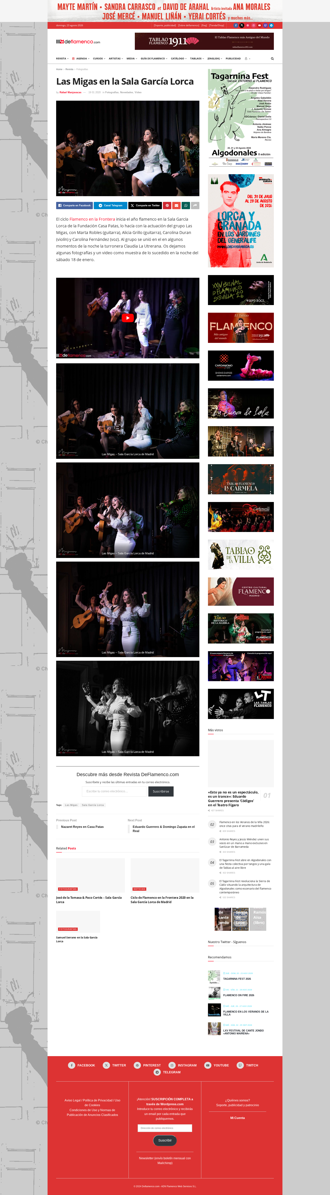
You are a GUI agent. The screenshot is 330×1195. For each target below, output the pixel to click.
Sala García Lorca (93, 805)
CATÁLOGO (177, 58)
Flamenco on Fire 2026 (238, 995)
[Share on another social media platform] (195, 205)
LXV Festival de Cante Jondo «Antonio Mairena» (243, 1032)
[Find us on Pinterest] (247, 25)
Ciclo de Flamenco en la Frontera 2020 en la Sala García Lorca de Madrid (162, 899)
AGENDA (81, 58)
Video (138, 92)
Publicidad (233, 58)
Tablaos (195, 58)
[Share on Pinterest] (167, 205)
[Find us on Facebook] (235, 25)
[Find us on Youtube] (259, 25)
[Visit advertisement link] (165, 11)
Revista (69, 69)
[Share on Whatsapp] (186, 205)
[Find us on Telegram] (271, 25)
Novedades (126, 92)
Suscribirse (161, 791)
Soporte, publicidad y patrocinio (237, 1105)
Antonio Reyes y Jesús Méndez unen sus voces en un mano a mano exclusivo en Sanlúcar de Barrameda (244, 842)
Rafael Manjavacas (70, 92)
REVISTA (61, 58)
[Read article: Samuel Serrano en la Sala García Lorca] (78, 922)
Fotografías (82, 69)
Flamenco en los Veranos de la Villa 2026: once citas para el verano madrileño (244, 824)
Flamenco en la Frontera (92, 219)
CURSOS (98, 58)
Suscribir (165, 1140)
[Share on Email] (176, 205)
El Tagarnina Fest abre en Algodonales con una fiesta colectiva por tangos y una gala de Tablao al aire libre (245, 863)
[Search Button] (272, 58)
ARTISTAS (115, 58)
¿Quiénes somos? (237, 1100)
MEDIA (131, 58)
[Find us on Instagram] (253, 25)
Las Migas (71, 805)
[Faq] (204, 25)
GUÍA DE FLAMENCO (153, 58)
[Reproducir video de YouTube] (127, 318)
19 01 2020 (94, 92)
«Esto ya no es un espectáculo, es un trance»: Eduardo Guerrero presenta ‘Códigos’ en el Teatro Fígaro (233, 798)
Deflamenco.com (150, 1186)
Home (59, 69)
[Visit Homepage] (78, 41)
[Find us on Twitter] (241, 25)
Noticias (139, 889)
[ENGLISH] (214, 58)
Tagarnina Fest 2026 (237, 978)
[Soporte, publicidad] (165, 25)
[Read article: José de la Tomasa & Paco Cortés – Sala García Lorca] (90, 875)
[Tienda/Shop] (216, 25)
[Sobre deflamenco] (188, 25)
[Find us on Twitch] (265, 25)
